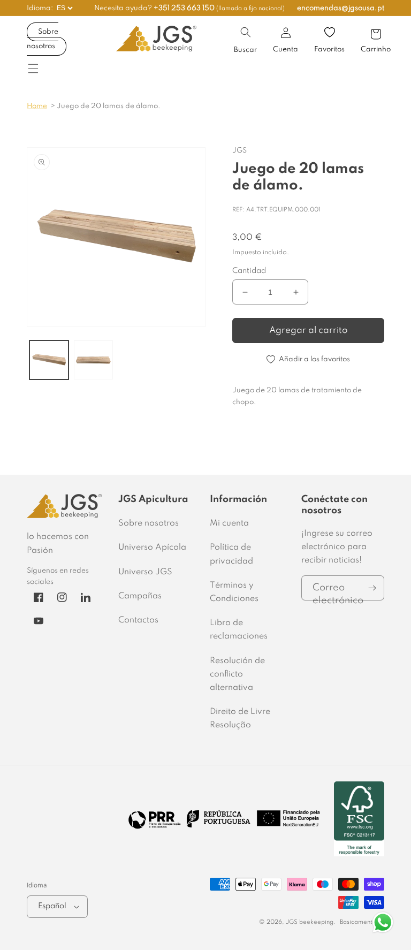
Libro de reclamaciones (239, 630)
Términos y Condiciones (234, 592)
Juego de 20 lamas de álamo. (109, 106)
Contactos (138, 620)
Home (37, 106)
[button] (245, 32)
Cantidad (249, 271)
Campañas (140, 596)
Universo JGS (145, 572)
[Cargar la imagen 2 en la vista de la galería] (93, 359)
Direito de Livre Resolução (240, 718)
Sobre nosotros (42, 39)
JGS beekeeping (309, 922)
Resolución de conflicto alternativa (237, 674)
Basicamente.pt (362, 922)
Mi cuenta (229, 523)
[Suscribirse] (372, 588)
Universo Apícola (152, 547)
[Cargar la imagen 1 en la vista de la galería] (48, 359)
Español (52, 906)
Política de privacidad (231, 554)
